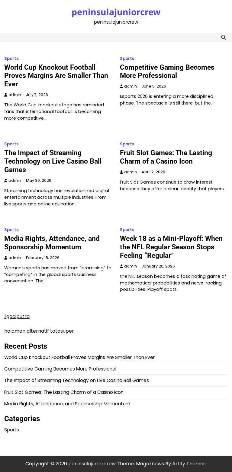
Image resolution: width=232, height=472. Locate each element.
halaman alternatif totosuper (39, 330)
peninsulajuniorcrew (116, 12)
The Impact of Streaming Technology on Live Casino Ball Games (53, 161)
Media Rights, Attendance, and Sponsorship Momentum (52, 242)
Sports (11, 58)
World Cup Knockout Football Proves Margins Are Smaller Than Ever (56, 75)
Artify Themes (189, 463)
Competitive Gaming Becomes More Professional (167, 71)
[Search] (223, 37)
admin (14, 94)
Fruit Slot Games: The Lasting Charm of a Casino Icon (166, 156)
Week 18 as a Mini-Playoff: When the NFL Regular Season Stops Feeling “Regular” (171, 247)
